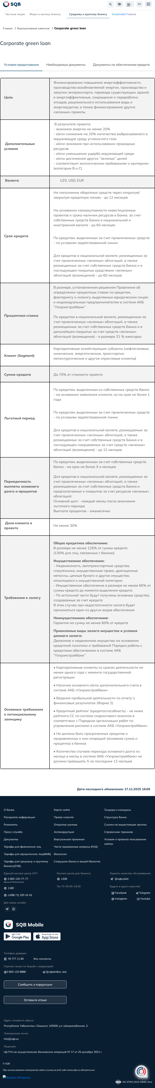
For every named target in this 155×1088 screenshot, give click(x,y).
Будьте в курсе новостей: (125, 886)
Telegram (144, 892)
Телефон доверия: (15, 953)
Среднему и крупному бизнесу (88, 14)
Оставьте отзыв (35, 1000)
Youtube (145, 898)
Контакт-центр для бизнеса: (74, 873)
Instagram (121, 898)
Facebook (120, 892)
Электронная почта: (16, 1033)
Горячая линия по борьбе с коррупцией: (29, 966)
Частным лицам (15, 14)
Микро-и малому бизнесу (45, 14)
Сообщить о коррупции (35, 984)
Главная (7, 28)
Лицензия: (10, 1046)
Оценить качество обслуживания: (130, 873)
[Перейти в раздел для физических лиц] (12, 4)
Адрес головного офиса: (19, 1020)
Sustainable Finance (124, 14)
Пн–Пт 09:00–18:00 (69, 886)
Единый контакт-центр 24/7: (21, 873)
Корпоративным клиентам (33, 28)
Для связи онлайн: (15, 902)
